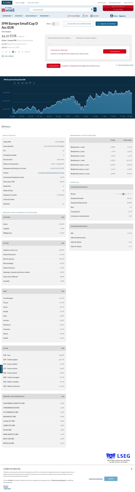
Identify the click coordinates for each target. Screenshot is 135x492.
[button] (1, 369)
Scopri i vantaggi (20, 3)
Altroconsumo (102, 3)
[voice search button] (91, 9)
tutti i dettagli (9, 56)
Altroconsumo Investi (115, 3)
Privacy (6, 486)
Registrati (122, 16)
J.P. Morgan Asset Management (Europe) (51, 173)
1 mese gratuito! (114, 51)
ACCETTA (110, 479)
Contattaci (8, 3)
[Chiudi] (131, 469)
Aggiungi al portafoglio (108, 23)
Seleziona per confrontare (79, 24)
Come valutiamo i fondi (125, 65)
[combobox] (63, 9)
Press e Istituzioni (128, 3)
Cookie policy (7, 488)
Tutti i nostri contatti (33, 3)
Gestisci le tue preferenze (96, 479)
